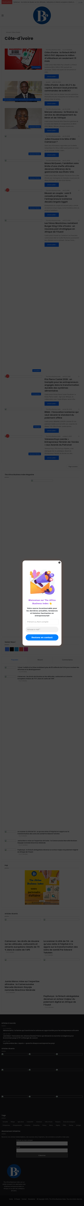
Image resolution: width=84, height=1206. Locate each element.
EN (79, 2)
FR (81, 2)
